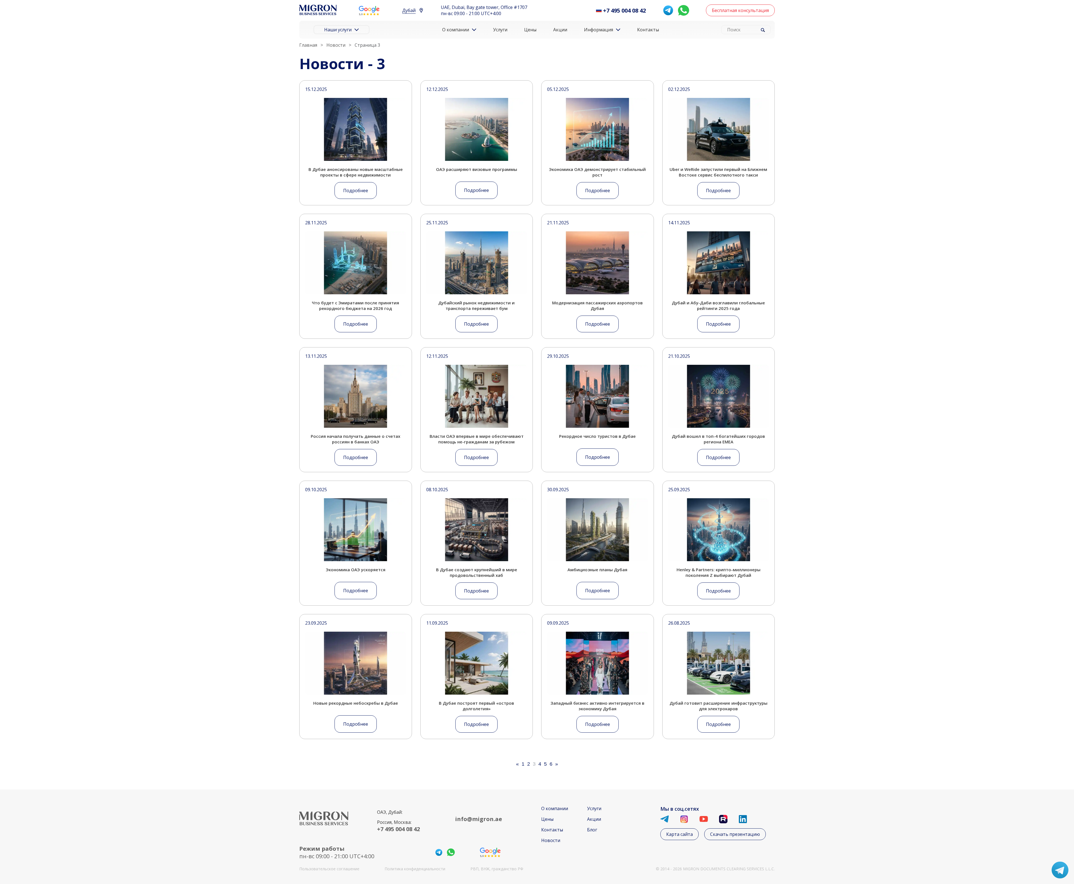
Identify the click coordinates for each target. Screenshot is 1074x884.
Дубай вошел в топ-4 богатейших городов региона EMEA (718, 439)
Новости (550, 840)
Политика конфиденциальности (415, 868)
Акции (560, 30)
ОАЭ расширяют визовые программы (476, 169)
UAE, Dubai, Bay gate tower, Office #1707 (484, 7)
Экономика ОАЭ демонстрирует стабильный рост (597, 172)
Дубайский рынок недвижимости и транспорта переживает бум (476, 305)
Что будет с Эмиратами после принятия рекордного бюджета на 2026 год (355, 305)
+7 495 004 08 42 (624, 10)
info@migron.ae (478, 819)
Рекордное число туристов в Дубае (597, 436)
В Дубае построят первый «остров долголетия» (476, 705)
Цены (530, 30)
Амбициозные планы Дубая (597, 569)
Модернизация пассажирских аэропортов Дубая (597, 305)
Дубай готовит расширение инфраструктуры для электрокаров (718, 705)
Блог (592, 830)
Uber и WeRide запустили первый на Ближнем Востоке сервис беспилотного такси (718, 172)
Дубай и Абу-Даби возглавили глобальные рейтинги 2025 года (718, 305)
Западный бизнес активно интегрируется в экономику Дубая (597, 705)
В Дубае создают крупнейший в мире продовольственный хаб (476, 572)
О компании (554, 808)
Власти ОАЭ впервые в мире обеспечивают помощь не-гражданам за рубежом (477, 439)
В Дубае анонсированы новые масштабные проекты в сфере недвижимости (355, 172)
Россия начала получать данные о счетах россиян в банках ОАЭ (355, 439)
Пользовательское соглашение (329, 868)
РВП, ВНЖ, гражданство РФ (496, 868)
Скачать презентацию (735, 834)
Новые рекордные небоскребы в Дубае (355, 703)
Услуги (500, 30)
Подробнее (355, 190)
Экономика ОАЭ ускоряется (355, 569)
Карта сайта (679, 834)
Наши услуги (338, 30)
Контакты (648, 30)
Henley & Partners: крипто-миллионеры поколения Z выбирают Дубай (718, 572)
